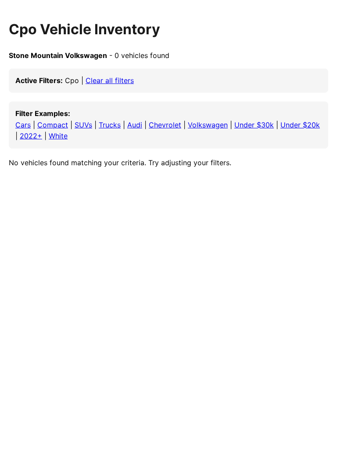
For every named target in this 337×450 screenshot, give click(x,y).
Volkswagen (208, 124)
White (58, 135)
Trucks (110, 124)
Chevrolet (165, 124)
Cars (23, 124)
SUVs (83, 124)
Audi (134, 124)
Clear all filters (110, 80)
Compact (52, 124)
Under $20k (300, 124)
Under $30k (254, 124)
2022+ (31, 135)
